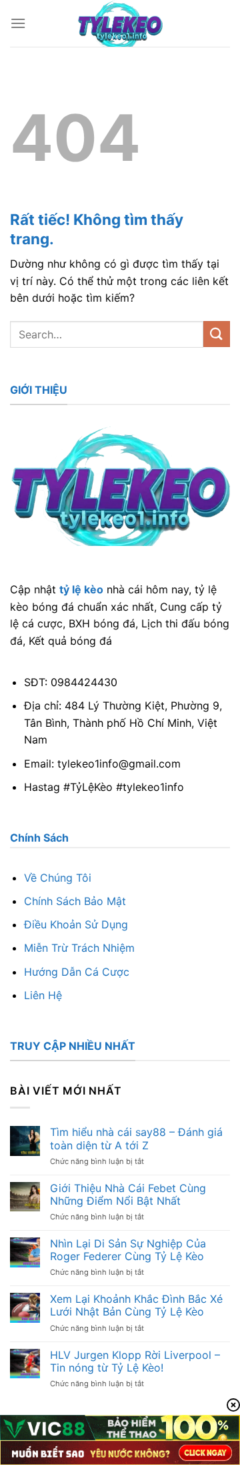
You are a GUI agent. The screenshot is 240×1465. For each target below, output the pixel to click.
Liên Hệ (43, 995)
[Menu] (18, 23)
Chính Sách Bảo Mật (75, 901)
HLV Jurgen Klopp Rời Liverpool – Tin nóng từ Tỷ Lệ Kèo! (135, 1361)
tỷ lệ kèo (81, 589)
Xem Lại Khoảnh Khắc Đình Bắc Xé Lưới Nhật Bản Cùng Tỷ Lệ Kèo (136, 1305)
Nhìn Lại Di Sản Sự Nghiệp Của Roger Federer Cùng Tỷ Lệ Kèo (128, 1250)
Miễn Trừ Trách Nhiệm (79, 947)
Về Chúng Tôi (57, 877)
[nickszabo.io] (120, 23)
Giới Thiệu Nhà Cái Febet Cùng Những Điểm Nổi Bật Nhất (128, 1194)
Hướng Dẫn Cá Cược (76, 971)
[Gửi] (216, 334)
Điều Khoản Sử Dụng (76, 924)
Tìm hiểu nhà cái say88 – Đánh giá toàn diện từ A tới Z (136, 1138)
